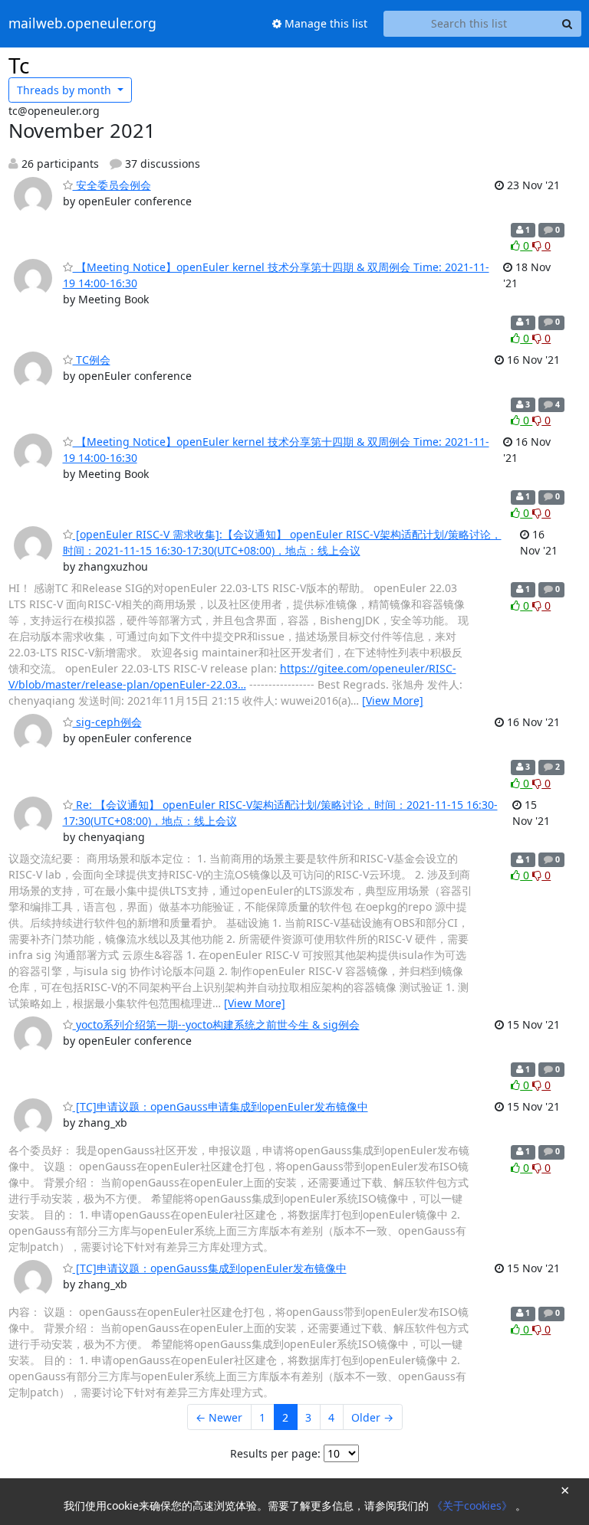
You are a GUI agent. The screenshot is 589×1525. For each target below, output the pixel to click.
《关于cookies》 (473, 1505)
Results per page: (275, 1453)
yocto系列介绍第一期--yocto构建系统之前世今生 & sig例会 (216, 1024)
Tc (18, 65)
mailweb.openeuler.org (82, 24)
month (65, 90)
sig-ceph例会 (107, 722)
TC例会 (91, 359)
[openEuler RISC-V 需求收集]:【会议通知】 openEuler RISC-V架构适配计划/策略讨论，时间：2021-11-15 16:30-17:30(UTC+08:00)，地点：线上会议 (282, 542)
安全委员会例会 (112, 185)
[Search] (567, 24)
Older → (372, 1417)
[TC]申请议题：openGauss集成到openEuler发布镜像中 (210, 1268)
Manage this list (324, 23)
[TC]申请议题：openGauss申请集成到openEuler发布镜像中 (220, 1106)
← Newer (219, 1417)
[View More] (392, 700)
